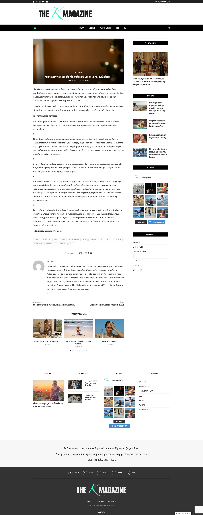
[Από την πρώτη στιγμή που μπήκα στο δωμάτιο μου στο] (162, 200)
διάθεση (36, 240)
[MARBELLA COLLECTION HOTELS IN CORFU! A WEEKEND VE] (108, 413)
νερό (55, 240)
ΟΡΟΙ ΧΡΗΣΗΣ (100, 501)
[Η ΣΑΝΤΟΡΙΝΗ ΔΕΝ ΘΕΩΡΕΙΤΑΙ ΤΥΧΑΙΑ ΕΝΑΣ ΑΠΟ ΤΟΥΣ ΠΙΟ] (119, 402)
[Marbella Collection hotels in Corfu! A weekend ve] (138, 212)
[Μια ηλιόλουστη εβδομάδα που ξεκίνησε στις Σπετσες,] (150, 212)
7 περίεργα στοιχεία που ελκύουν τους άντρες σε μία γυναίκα (91, 383)
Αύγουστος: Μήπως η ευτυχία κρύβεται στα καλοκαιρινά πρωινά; (48, 404)
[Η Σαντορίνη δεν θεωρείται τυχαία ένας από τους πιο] (150, 200)
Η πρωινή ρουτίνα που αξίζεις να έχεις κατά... (47, 341)
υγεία (101, 240)
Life (117, 28)
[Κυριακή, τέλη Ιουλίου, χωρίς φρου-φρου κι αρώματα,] (162, 188)
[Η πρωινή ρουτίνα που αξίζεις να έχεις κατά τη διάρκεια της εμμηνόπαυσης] (47, 328)
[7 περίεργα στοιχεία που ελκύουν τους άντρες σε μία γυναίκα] (75, 384)
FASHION (136, 265)
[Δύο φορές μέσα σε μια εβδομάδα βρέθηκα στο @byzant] (138, 200)
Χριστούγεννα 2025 (51, 244)
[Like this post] (81, 253)
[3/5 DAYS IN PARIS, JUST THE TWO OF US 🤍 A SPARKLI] (119, 391)
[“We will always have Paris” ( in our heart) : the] (138, 188)
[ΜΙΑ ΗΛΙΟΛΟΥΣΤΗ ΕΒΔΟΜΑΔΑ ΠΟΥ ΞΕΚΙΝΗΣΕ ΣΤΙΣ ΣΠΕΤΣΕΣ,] (119, 413)
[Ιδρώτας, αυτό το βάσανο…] (109, 328)
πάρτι (84, 240)
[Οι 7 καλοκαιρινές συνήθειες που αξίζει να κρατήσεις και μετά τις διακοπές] (78, 328)
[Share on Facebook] (83, 253)
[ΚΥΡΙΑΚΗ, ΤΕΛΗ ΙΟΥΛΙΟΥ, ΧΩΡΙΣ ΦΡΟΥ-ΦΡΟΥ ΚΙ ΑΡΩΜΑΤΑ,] (130, 391)
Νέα (125, 28)
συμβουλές (93, 240)
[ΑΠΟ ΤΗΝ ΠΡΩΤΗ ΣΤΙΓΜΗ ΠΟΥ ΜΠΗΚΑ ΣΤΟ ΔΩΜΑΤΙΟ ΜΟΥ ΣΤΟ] (130, 402)
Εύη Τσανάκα (74, 80)
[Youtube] (43, 2)
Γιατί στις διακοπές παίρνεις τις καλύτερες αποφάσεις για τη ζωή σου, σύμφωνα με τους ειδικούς (157, 108)
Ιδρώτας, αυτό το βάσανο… (110, 341)
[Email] (47, 2)
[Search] (169, 28)
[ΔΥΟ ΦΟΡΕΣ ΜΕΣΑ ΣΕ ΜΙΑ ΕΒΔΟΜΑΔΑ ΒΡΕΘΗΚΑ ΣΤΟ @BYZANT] (108, 402)
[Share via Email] (91, 253)
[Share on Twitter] (86, 253)
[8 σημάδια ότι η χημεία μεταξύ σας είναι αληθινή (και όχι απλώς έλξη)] (140, 124)
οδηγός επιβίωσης (74, 240)
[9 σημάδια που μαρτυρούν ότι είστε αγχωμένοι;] (75, 398)
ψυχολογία (63, 244)
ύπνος (108, 240)
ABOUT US (90, 501)
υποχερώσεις (117, 240)
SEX (134, 256)
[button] (36, 335)
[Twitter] (36, 2)
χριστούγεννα (38, 244)
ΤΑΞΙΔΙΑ (135, 261)
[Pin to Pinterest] (88, 253)
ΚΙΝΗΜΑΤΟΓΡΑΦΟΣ (140, 252)
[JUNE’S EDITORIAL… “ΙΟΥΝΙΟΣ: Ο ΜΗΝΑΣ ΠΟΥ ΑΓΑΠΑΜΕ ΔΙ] (130, 413)
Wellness (92, 28)
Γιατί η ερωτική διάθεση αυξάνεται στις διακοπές (157, 136)
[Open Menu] (35, 28)
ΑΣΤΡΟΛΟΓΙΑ (137, 270)
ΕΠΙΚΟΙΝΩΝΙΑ (112, 501)
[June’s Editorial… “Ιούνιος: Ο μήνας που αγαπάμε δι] (162, 212)
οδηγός (63, 240)
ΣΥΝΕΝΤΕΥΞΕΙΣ (138, 247)
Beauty (81, 28)
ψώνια (72, 244)
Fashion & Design (105, 28)
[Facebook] (33, 2)
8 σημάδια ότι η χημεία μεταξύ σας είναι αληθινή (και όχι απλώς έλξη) (157, 123)
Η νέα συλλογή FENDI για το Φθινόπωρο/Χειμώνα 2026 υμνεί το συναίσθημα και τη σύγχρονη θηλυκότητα (149, 81)
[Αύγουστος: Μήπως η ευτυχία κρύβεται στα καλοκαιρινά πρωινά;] (48, 390)
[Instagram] (40, 2)
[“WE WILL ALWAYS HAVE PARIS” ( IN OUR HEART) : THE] (108, 391)
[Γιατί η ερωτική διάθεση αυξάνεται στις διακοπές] (140, 138)
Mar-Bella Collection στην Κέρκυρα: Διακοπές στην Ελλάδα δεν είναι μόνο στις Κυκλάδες (158, 153)
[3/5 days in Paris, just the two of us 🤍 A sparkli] (150, 188)
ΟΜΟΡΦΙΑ (136, 242)
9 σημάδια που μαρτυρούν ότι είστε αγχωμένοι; (90, 397)
